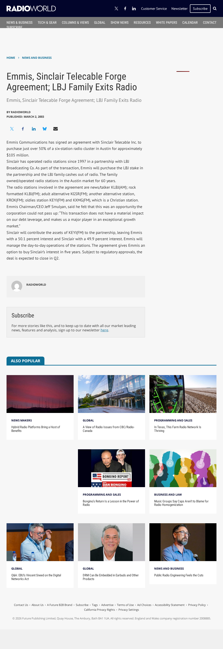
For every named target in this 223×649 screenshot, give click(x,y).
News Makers (21, 420)
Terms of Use (125, 605)
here (104, 330)
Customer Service (154, 8)
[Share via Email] (55, 128)
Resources (142, 22)
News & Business (19, 22)
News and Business (37, 58)
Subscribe (200, 8)
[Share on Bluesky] (44, 128)
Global (99, 22)
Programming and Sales (173, 420)
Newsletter (179, 8)
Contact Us (21, 605)
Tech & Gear (47, 22)
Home (11, 58)
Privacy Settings (128, 610)
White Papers (166, 22)
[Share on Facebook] (22, 128)
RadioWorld (21, 112)
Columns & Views (75, 22)
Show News (119, 22)
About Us (38, 605)
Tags (95, 605)
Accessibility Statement (170, 605)
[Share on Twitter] (12, 128)
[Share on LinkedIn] (33, 128)
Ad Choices (144, 605)
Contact (209, 22)
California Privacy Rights (99, 610)
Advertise (107, 605)
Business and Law (168, 494)
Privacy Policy (197, 605)
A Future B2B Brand (59, 605)
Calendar (190, 22)
